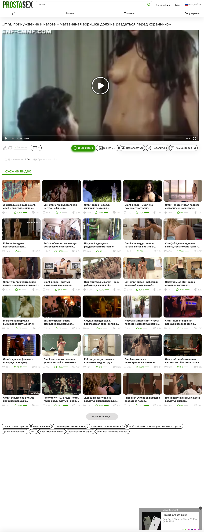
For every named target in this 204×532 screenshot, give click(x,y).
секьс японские (41, 426)
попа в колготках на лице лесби (108, 426)
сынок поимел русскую (16, 426)
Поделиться (160, 147)
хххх (33, 431)
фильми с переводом (15, 431)
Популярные (192, 13)
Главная (14, 13)
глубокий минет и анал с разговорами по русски (155, 426)
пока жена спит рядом (81, 431)
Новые (70, 13)
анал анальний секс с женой (112, 431)
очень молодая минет (52, 431)
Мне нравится (5, 148)
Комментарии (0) (186, 147)
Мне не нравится (10, 148)
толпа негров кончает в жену (70, 426)
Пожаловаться (135, 147)
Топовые (129, 13)
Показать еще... (102, 416)
